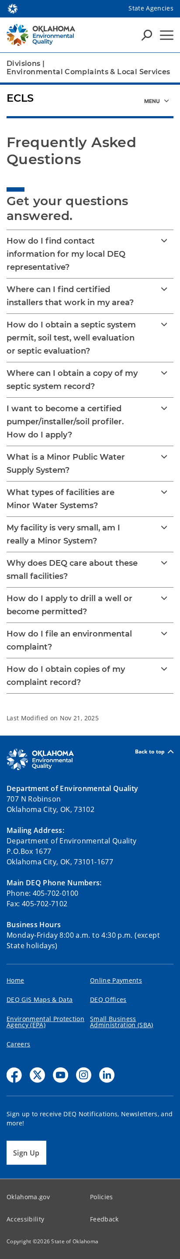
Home (15, 980)
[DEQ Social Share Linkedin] (106, 1075)
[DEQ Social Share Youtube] (60, 1075)
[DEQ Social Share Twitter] (37, 1075)
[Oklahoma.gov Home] (13, 7)
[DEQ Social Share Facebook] (14, 1075)
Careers (18, 1044)
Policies (101, 1197)
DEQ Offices (108, 999)
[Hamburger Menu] (166, 35)
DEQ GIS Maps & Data (40, 999)
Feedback (104, 1219)
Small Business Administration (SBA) (121, 1022)
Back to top (150, 751)
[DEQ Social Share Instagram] (83, 1075)
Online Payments (116, 980)
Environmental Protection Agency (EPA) (45, 1022)
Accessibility (25, 1219)
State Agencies (150, 8)
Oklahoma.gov (28, 1197)
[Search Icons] (147, 35)
